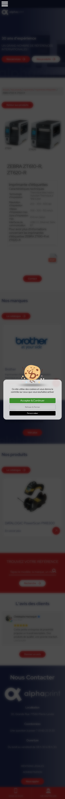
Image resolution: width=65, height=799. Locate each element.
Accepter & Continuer (32, 400)
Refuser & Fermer (32, 407)
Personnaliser (32, 413)
